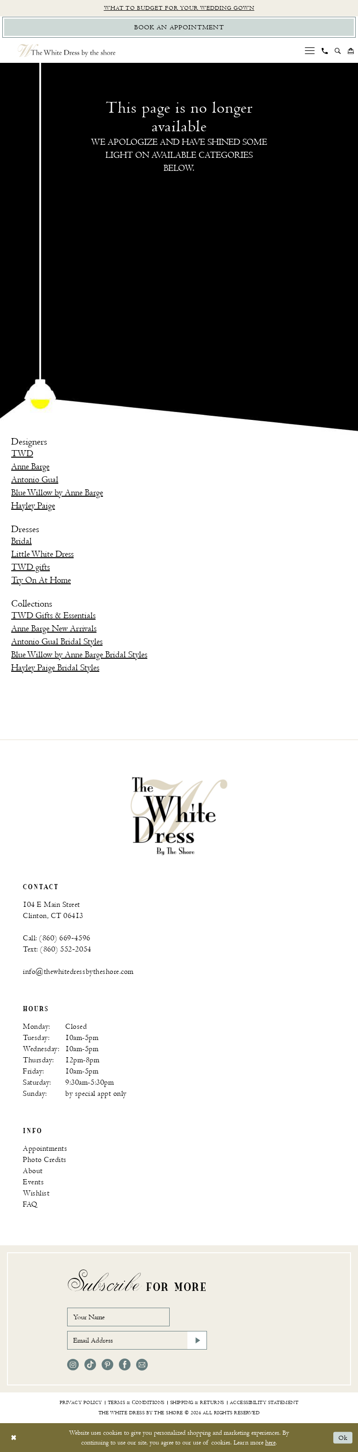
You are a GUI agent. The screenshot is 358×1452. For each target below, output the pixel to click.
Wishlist (36, 1193)
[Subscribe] (197, 1340)
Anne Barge (30, 466)
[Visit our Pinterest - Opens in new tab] (107, 1365)
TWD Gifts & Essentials (53, 615)
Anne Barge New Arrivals (53, 628)
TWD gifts (30, 567)
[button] (310, 50)
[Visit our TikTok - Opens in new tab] (90, 1365)
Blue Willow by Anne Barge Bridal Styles (79, 654)
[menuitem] (310, 50)
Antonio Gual (34, 479)
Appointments (45, 1148)
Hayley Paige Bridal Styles (55, 667)
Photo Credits (45, 1159)
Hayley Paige (33, 505)
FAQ (30, 1204)
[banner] (179, 815)
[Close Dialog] (14, 1438)
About (33, 1171)
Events (33, 1182)
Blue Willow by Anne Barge (57, 492)
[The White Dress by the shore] (67, 50)
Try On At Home (41, 580)
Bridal (21, 541)
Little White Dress (42, 554)
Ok (343, 1438)
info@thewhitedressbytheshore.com (78, 971)
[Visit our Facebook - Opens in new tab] (125, 1365)
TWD (22, 453)
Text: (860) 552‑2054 (57, 949)
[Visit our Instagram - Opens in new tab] (73, 1365)
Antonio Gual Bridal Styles (57, 641)
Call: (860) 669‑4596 (56, 938)
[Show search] (337, 50)
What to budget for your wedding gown (179, 8)
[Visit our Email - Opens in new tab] (142, 1365)
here (270, 1442)
